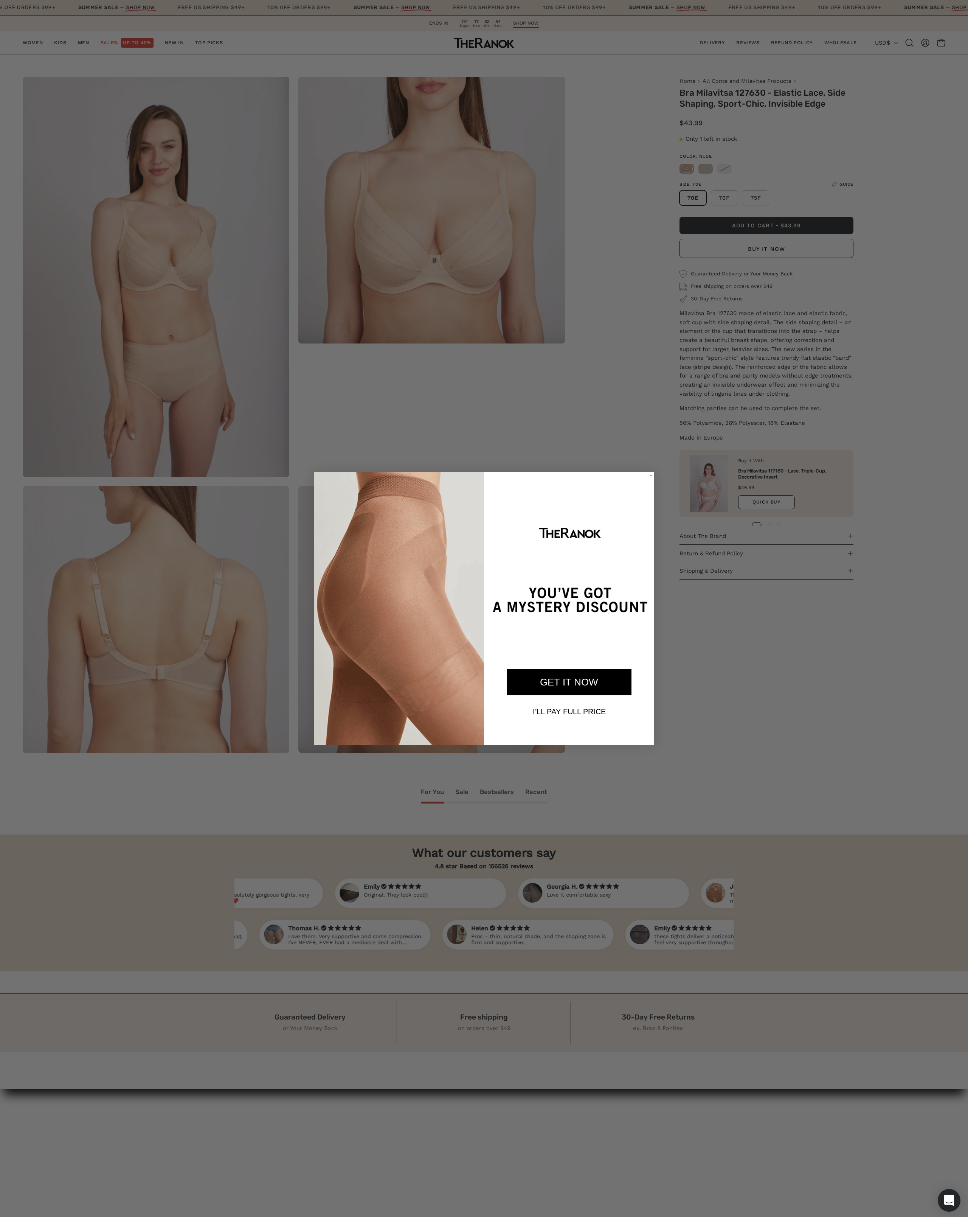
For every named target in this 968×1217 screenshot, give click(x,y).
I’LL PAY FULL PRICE (569, 711)
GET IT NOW (569, 682)
